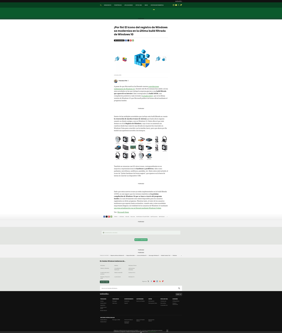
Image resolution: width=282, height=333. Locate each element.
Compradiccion (164, 305)
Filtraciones (155, 216)
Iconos (133, 216)
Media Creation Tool (166, 255)
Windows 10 (131, 276)
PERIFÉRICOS (118, 5)
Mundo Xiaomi (103, 310)
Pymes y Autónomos (175, 303)
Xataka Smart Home (103, 308)
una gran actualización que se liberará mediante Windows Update (137, 208)
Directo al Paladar (140, 301)
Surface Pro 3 (132, 272)
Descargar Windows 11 (154, 255)
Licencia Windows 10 (142, 255)
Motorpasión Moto (152, 303)
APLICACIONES (128, 5)
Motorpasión (151, 301)
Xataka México (103, 319)
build (128, 216)
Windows (122, 216)
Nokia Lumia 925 (118, 272)
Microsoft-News (123, 212)
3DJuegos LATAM (116, 319)
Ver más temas (104, 282)
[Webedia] (178, 1)
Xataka (102, 301)
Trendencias (163, 301)
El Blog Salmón (176, 301)
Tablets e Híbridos (104, 268)
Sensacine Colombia (126, 322)
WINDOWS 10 (107, 5)
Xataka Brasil (103, 321)
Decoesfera (163, 303)
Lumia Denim (117, 276)
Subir (177, 294)
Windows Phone (132, 265)
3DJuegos (114, 301)
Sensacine (126, 301)
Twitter (179, 5)
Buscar (179, 288)
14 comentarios (120, 40)
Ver (142, 239)
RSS (160, 281)
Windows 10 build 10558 (143, 216)
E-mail (133, 40)
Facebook (126, 40)
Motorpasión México (151, 320)
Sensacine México (128, 319)
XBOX (146, 5)
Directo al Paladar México (140, 320)
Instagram (173, 5)
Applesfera (102, 305)
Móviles (116, 265)
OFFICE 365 (139, 5)
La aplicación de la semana (104, 273)
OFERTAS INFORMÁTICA (157, 5)
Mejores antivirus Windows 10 (117, 255)
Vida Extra (114, 303)
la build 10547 (147, 96)
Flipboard (181, 5)
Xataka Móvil (103, 303)
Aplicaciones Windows (132, 268)
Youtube (176, 5)
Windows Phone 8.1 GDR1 (105, 277)
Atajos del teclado (130, 255)
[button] (123, 80)
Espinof (126, 303)
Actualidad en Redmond (117, 268)
